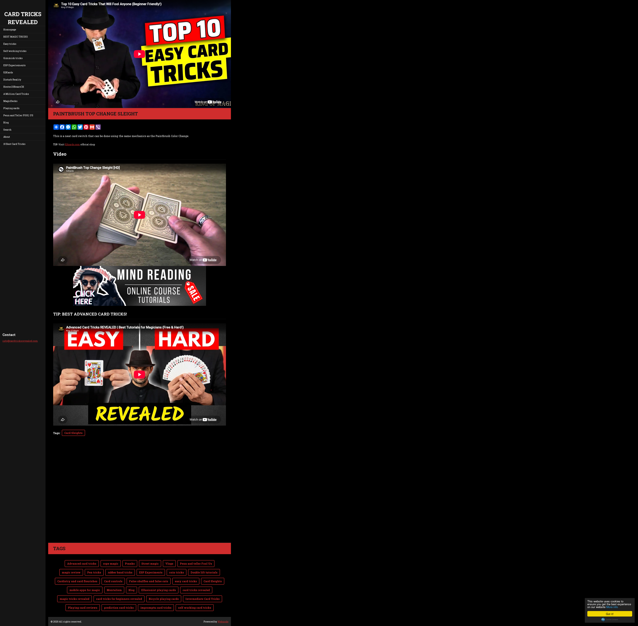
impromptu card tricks (155, 607)
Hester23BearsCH (13, 86)
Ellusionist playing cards (158, 590)
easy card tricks (186, 581)
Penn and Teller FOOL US (18, 115)
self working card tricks (194, 607)
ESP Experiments (150, 572)
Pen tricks (94, 572)
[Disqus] (139, 496)
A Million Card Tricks (16, 93)
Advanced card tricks (81, 563)
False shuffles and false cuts (148, 581)
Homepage (9, 29)
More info (612, 607)
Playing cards (11, 108)
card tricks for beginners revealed (119, 599)
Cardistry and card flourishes (77, 581)
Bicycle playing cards (164, 599)
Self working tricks (14, 51)
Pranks (130, 563)
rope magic (110, 563)
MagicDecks (10, 101)
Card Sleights (73, 433)
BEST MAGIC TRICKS (15, 36)
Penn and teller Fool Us (196, 563)
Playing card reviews (82, 607)
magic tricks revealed (74, 599)
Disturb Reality (12, 79)
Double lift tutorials (204, 572)
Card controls (113, 581)
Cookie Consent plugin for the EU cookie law (609, 619)
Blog (6, 122)
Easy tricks (9, 43)
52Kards (8, 72)
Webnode (222, 621)
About (6, 136)
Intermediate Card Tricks (202, 599)
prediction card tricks (119, 607)
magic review (71, 572)
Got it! (610, 614)
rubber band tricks (120, 572)
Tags (56, 433)
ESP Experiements (14, 65)
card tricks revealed (196, 590)
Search (7, 129)
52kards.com (72, 144)
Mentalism (114, 590)
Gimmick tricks (13, 58)
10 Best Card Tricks (14, 144)
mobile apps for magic (84, 590)
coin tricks (176, 572)
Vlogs (169, 563)
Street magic (150, 563)
